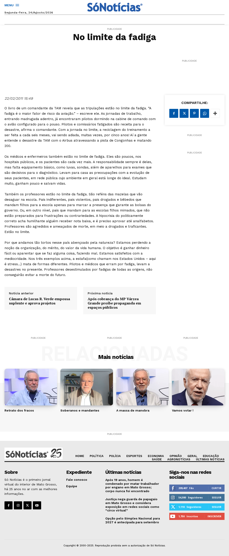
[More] (215, 113)
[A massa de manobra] (142, 387)
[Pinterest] (194, 113)
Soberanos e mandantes (79, 410)
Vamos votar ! (182, 410)
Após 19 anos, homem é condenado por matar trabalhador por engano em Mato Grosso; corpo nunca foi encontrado (132, 485)
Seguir (216, 497)
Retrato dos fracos (19, 410)
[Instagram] (18, 505)
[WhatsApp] (204, 113)
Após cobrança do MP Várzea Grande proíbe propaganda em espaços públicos (114, 303)
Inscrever (214, 516)
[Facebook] (173, 113)
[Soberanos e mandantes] (86, 387)
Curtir (216, 488)
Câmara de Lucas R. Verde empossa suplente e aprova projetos (39, 301)
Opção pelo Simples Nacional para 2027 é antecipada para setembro (132, 520)
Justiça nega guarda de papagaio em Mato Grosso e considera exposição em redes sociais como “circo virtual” (132, 504)
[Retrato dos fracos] (30, 387)
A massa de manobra (132, 410)
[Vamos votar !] (198, 387)
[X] (184, 113)
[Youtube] (37, 505)
